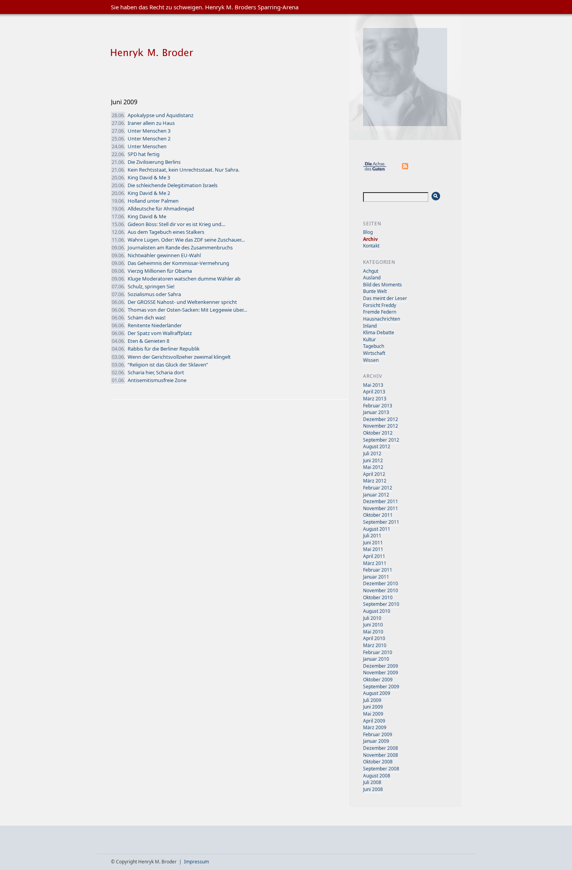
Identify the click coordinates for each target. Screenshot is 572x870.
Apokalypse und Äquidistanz (160, 115)
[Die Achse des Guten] (378, 170)
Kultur (369, 339)
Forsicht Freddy (379, 305)
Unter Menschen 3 (149, 130)
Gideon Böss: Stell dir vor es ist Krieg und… (176, 224)
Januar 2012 (376, 494)
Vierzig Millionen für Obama (160, 270)
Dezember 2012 (380, 419)
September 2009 (381, 686)
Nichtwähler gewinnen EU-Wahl (164, 255)
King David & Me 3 (149, 177)
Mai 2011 (373, 549)
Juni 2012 (373, 460)
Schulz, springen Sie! (151, 286)
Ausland (372, 277)
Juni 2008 (373, 789)
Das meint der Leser (385, 298)
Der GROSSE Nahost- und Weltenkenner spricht (182, 301)
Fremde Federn (379, 312)
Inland (370, 326)
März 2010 (374, 645)
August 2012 (376, 446)
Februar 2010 (377, 652)
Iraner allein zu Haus (151, 122)
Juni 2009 (373, 706)
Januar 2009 (376, 741)
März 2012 (374, 480)
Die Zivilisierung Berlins (154, 161)
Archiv (370, 239)
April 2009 (374, 720)
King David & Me (147, 216)
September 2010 (381, 604)
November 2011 (380, 508)
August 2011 (376, 529)
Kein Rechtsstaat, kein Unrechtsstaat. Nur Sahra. (183, 169)
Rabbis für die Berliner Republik (164, 348)
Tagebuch (373, 346)
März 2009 (374, 727)
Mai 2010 (373, 631)
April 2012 (374, 474)
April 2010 (374, 638)
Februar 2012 (377, 487)
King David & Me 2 (149, 192)
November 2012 (380, 426)
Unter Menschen (147, 146)
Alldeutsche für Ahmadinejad (161, 208)
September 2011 (381, 522)
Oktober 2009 (378, 679)
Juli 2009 (372, 700)
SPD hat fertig (144, 154)
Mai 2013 (373, 385)
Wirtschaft (374, 353)
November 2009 (380, 672)
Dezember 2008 (380, 748)
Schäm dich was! (147, 317)
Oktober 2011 (378, 515)
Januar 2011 (376, 577)
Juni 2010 (373, 624)
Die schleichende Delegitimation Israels (173, 185)
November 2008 (380, 755)
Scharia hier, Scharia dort (156, 372)
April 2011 (374, 556)
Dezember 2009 (380, 666)
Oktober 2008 (378, 761)
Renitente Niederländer (155, 325)
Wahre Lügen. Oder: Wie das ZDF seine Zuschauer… (186, 239)
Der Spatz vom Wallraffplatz (160, 333)
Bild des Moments (382, 284)
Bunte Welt (375, 291)
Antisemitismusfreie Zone (157, 380)
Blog (368, 232)
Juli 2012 (372, 453)
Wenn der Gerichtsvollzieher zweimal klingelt (179, 356)
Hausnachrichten (381, 319)
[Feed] (405, 170)
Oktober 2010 (378, 597)
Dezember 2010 (380, 583)
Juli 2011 (372, 535)
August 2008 (376, 775)
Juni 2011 (373, 542)
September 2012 (381, 440)
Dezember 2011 (380, 501)
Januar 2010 (376, 659)
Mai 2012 (373, 467)
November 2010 (380, 590)
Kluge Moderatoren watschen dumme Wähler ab (184, 278)
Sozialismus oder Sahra (154, 294)
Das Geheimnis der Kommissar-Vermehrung (178, 263)
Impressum (196, 861)
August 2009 (376, 693)
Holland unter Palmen (153, 200)
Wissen (371, 360)
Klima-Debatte (378, 332)
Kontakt (371, 245)
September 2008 (381, 768)
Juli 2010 (372, 618)
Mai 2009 (373, 713)
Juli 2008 (372, 782)
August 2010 (376, 611)
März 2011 (374, 563)
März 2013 (374, 398)
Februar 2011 (377, 570)
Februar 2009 (377, 734)
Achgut (370, 271)
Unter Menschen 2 (149, 138)
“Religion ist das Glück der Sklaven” (168, 364)
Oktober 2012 (378, 433)
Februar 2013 (377, 405)
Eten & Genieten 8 (148, 340)
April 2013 (374, 391)
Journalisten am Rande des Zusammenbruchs (180, 247)
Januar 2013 (376, 412)
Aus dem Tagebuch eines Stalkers (166, 231)
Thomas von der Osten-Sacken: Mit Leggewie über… (187, 309)
